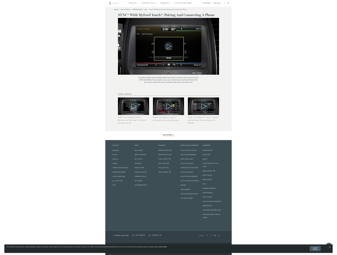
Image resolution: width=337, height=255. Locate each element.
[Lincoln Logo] (114, 3)
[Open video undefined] (133, 106)
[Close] (330, 248)
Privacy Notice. (163, 246)
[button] (134, 3)
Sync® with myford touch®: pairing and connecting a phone (168, 9)
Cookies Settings (315, 248)
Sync (145, 9)
